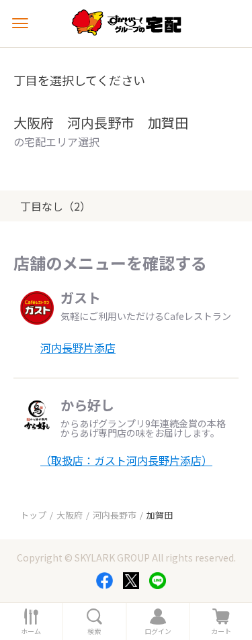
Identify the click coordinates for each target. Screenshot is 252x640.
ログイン (157, 631)
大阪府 (69, 515)
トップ (33, 515)
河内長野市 (114, 515)
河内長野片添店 (78, 347)
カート (221, 631)
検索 (94, 631)
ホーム (31, 631)
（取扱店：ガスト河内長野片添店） (126, 460)
